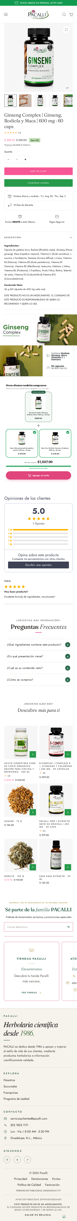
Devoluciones (39, 1179)
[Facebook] (17, 1159)
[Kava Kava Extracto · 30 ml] (56, 855)
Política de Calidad (29, 1185)
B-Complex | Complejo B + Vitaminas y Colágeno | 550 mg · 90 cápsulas (55, 766)
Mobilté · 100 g (14, 876)
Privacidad (20, 1179)
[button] (6, 14)
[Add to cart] (33, 754)
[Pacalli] (27, 1159)
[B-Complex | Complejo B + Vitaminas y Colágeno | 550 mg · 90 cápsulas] (56, 742)
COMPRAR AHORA (38, 182)
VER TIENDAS (29, 992)
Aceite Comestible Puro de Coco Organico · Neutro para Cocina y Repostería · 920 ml (20, 767)
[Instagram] (7, 1159)
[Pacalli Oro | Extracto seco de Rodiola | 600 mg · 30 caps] (56, 800)
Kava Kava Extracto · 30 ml (55, 877)
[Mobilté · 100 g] (21, 855)
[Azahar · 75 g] (21, 800)
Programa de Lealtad (16, 1099)
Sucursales (10, 1086)
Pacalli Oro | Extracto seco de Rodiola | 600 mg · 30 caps (54, 824)
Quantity (8, 151)
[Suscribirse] (68, 926)
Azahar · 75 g (13, 821)
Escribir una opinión (38, 565)
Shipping (8, 145)
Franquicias (11, 1093)
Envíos (56, 1179)
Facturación (52, 1185)
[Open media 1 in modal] (66, 29)
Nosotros (9, 1080)
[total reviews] (38, 133)
